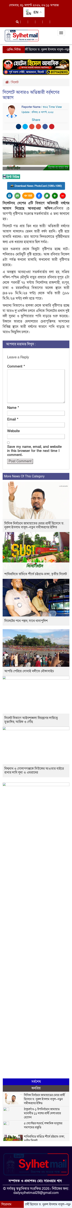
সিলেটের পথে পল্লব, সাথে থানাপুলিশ (26, 621)
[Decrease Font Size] (63, 196)
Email (12, 419)
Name (13, 408)
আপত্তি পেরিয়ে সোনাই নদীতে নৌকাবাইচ (29, 671)
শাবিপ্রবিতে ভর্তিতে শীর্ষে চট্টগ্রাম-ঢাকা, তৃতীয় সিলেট (35, 574)
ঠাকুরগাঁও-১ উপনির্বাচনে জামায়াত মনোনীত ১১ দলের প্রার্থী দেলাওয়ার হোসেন (42, 1113)
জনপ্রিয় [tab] (36, 1088)
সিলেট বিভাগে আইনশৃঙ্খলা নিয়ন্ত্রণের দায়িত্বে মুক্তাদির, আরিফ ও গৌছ (31, 720)
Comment (16, 367)
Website (13, 431)
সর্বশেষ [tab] (36, 1081)
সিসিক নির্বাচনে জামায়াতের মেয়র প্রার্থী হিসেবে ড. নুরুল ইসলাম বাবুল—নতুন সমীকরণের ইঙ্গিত (34, 525)
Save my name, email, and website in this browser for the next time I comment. (34, 451)
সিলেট (15, 82)
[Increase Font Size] (55, 196)
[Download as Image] (17, 196)
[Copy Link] (47, 196)
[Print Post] (9, 196)
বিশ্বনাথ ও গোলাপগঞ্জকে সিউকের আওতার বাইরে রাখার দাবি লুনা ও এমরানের (34, 770)
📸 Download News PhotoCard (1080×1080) (36, 186)
